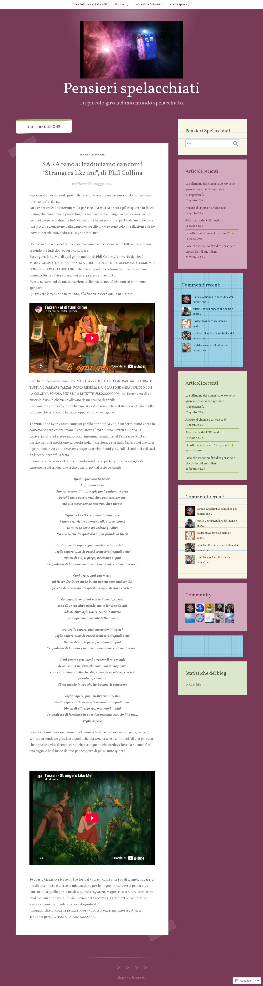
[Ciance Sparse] (145, 966)
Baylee (197, 321)
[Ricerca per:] (212, 143)
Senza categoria (92, 154)
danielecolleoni (202, 333)
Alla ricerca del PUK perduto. (204, 220)
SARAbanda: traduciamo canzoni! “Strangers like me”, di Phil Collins (92, 169)
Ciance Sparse (178, 4)
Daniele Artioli (201, 297)
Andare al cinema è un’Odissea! (205, 208)
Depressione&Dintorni (148, 4)
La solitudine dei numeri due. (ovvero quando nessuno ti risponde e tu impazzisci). (210, 189)
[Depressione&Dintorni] (136, 966)
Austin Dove (200, 309)
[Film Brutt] (127, 966)
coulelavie (199, 345)
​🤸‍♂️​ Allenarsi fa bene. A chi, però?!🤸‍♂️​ (209, 233)
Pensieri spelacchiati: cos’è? (90, 4)
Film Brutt (120, 4)
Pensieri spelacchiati (131, 89)
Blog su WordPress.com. (131, 977)
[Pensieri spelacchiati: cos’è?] (118, 966)
